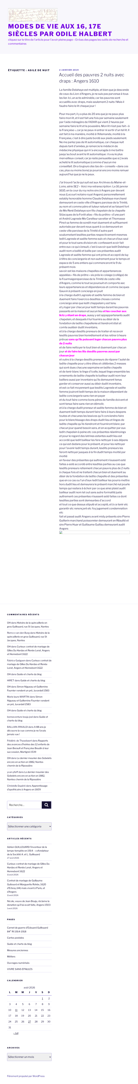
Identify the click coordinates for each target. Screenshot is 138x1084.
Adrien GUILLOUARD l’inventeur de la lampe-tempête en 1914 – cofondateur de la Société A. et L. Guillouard (28, 850)
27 (29, 1021)
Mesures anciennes (17, 950)
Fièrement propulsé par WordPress (26, 1076)
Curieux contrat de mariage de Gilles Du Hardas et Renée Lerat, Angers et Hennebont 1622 (28, 650)
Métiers (11, 956)
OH (9, 622)
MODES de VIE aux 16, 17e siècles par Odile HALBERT (60, 30)
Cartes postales (15, 937)
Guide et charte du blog (29, 674)
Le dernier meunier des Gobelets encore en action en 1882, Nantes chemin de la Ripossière (29, 762)
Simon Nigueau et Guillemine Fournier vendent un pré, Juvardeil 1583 (28, 700)
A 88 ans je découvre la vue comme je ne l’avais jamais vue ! (26, 730)
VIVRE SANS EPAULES (19, 969)
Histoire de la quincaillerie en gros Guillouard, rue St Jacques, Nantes (28, 636)
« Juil (15, 1033)
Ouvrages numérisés (18, 962)
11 (16, 1010)
